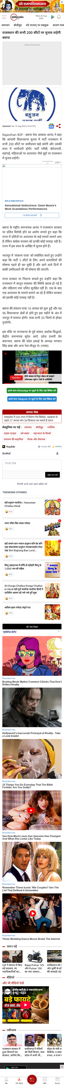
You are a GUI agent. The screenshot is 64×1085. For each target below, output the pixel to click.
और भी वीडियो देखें (13, 983)
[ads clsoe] (62, 1067)
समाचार (5, 25)
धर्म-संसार (24, 433)
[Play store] (53, 17)
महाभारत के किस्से (42, 433)
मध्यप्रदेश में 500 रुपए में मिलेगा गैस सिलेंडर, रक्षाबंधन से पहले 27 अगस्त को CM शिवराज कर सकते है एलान (30, 418)
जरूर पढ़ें (12, 946)
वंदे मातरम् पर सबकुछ (37, 25)
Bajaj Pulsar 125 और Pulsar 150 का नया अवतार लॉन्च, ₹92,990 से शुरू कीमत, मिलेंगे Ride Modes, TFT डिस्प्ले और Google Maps (34, 968)
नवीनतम (11, 1030)
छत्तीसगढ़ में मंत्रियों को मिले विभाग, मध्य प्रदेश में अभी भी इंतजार (34, 1052)
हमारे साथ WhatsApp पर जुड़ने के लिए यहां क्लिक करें (32, 390)
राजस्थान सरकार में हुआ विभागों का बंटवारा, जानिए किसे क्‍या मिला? (12, 1052)
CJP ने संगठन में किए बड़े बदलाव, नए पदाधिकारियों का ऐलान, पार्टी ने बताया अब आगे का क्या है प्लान (12, 968)
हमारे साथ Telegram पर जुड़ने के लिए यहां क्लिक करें (32, 398)
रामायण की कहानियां (13, 439)
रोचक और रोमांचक (36, 439)
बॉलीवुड (18, 25)
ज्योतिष (51, 427)
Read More (16, 378)
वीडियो (10, 977)
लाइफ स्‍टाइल (10, 433)
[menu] (5, 17)
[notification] (59, 17)
